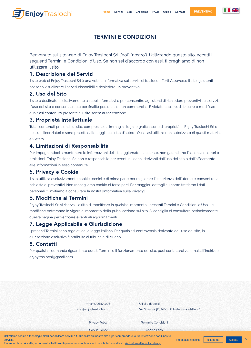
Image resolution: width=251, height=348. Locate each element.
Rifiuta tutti (213, 340)
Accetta (233, 340)
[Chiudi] (246, 339)
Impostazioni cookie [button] (188, 340)
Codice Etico (154, 330)
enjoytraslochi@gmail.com (51, 257)
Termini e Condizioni (154, 322)
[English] (235, 10)
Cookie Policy (98, 330)
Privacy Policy (98, 322)
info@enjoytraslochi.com (93, 309)
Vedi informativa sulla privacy (143, 343)
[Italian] (227, 10)
